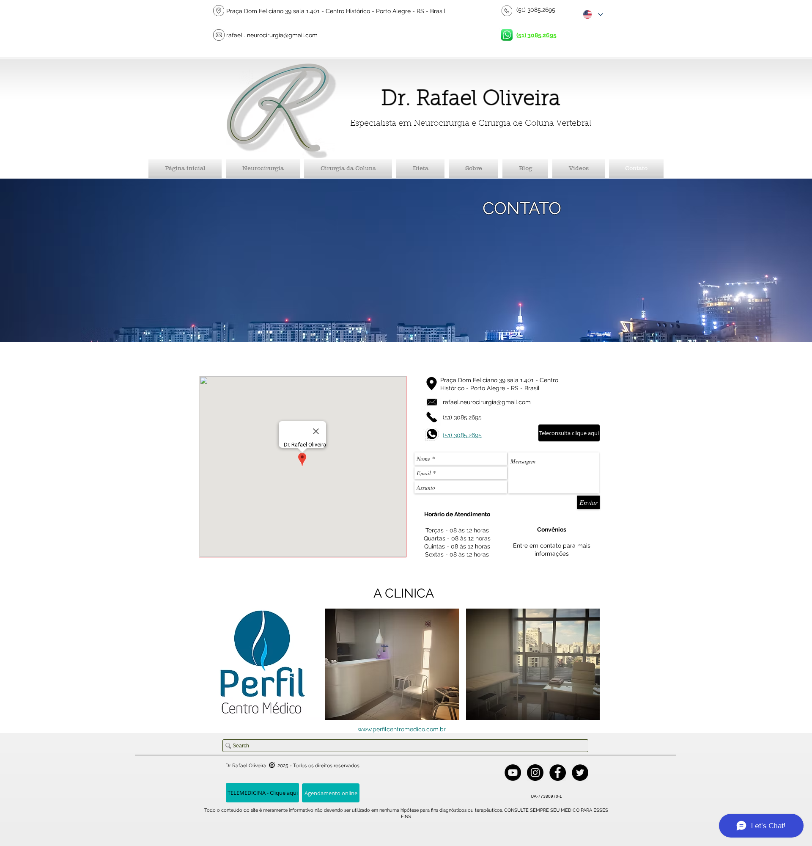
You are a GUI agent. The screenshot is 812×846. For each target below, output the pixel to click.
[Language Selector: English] (592, 14)
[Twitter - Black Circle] (580, 772)
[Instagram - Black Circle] (535, 772)
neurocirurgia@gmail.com (282, 35)
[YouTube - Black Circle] (513, 772)
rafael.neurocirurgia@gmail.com (487, 402)
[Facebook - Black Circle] (557, 772)
